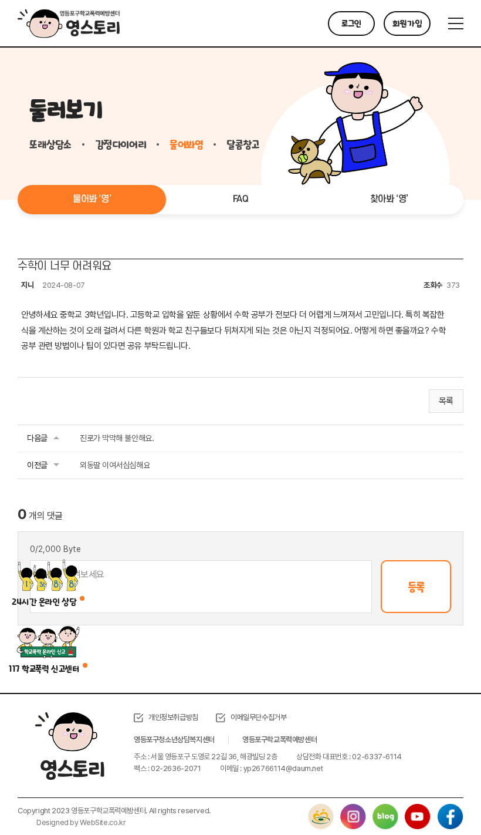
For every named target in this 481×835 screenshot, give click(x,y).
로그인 (351, 23)
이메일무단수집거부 (259, 717)
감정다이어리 (120, 144)
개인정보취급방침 (173, 717)
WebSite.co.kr (103, 822)
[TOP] (442, 796)
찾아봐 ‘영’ (389, 199)
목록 (446, 401)
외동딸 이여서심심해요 (115, 465)
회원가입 (407, 23)
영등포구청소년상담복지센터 (174, 739)
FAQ (241, 199)
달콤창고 (242, 144)
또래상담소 (50, 144)
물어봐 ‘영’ (92, 199)
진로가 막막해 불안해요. (117, 438)
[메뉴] (455, 23)
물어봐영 (186, 144)
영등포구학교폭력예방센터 (279, 739)
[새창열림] (321, 809)
